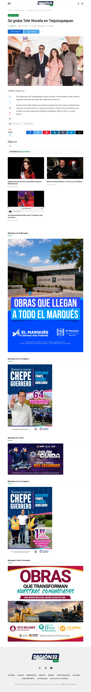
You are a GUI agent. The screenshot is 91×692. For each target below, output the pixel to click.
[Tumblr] (10, 124)
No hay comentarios (38, 26)
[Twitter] (10, 102)
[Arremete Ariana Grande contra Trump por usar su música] (26, 201)
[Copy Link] (10, 146)
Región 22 (13, 26)
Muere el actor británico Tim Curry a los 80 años (64, 182)
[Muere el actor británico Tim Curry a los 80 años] (65, 168)
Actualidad (42, 678)
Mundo (51, 675)
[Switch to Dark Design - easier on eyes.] (78, 4)
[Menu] (9, 3)
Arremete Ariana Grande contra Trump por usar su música (25, 216)
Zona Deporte (28, 678)
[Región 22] (45, 3)
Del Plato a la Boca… (59, 678)
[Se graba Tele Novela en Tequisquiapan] (45, 61)
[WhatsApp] (10, 140)
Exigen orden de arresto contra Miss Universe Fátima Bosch (25, 183)
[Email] (10, 118)
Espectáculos (13, 15)
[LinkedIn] (10, 108)
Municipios (31, 675)
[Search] (82, 3)
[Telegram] (10, 135)
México (42, 675)
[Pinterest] (10, 113)
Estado (11, 675)
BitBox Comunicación (69, 684)
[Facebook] (10, 97)
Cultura (76, 675)
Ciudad (21, 675)
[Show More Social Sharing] (42, 32)
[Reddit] (10, 129)
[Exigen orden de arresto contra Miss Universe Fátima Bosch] (26, 168)
